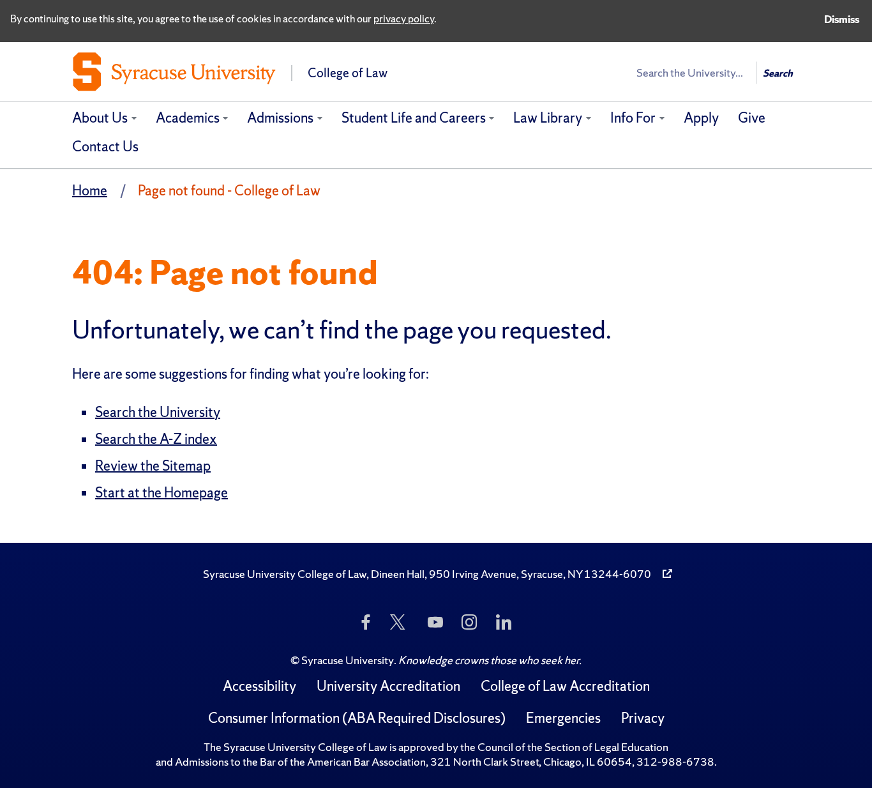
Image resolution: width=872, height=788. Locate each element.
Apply (701, 118)
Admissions (280, 118)
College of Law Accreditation (565, 686)
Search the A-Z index (156, 439)
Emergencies (563, 718)
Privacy (643, 718)
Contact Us (105, 146)
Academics (188, 118)
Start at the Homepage (161, 492)
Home (89, 190)
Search (778, 73)
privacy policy (403, 18)
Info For (633, 118)
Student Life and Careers (414, 118)
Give (751, 118)
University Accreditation (388, 686)
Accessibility (259, 686)
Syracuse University (347, 660)
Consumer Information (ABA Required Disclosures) (357, 718)
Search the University (157, 412)
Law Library (547, 118)
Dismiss (841, 19)
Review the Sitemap (153, 466)
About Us (100, 118)
